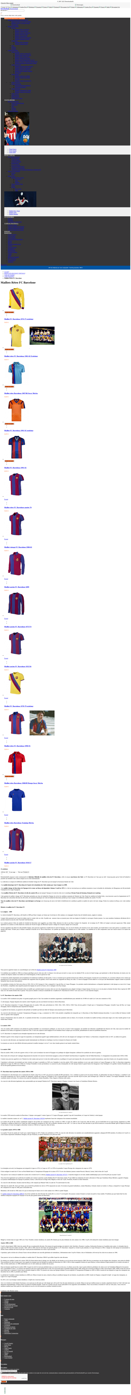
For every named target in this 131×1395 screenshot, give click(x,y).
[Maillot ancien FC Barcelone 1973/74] (16, 615)
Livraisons (7, 1325)
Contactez (7, 1309)
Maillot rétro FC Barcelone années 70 (18, 507)
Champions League (16, 98)
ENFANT (7, 231)
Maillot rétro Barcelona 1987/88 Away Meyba (21, 393)
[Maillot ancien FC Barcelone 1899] (16, 576)
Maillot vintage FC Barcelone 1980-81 (18, 547)
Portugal (56, 7)
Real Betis (18, 73)
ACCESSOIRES (9, 217)
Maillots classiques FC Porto (23, 90)
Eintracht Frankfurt (20, 87)
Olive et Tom (11, 176)
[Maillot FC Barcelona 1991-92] (16, 459)
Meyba (10, 242)
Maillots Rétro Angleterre (22, 29)
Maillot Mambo (13, 214)
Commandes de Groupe (11, 1305)
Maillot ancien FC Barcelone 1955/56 (17, 666)
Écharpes (10, 220)
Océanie (13, 49)
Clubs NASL (15, 93)
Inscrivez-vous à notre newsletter (10, 1369)
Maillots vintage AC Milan (22, 76)
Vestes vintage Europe (17, 103)
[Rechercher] (1, 12)
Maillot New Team (14, 211)
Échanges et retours (9, 1327)
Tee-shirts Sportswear (14, 157)
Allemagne (79, 7)
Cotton (10, 254)
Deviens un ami (8, 1307)
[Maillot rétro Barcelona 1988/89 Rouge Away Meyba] (16, 774)
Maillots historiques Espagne (23, 37)
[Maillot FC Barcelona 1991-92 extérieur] (16, 422)
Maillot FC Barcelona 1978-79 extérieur (18, 706)
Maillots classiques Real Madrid (24, 66)
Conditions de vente (10, 1328)
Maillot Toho (12, 212)
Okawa (10, 241)
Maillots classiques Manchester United (26, 63)
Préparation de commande (11, 1323)
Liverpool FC (12, 260)
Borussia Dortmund (13, 257)
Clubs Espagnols (16, 65)
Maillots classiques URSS (22, 39)
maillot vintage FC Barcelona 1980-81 (13, 1194)
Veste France (12, 149)
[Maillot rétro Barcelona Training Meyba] (16, 812)
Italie (50, 7)
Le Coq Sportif (15, 165)
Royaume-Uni (65, 7)
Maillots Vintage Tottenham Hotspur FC (26, 61)
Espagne (38, 7)
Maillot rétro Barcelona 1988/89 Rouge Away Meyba (23, 783)
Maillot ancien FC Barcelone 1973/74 (17, 627)
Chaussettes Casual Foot (15, 222)
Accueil (6, 272)
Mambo (17, 182)
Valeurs (6, 1301)
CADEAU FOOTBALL (11, 223)
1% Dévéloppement (9, 1304)
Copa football (15, 158)
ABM (9, 255)
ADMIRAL (11, 249)
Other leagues (15, 97)
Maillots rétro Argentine (21, 42)
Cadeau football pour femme (16, 228)
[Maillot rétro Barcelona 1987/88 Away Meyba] (16, 385)
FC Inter (17, 79)
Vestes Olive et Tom (17, 184)
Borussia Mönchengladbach (23, 85)
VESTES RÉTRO (9, 100)
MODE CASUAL (9, 155)
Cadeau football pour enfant (16, 230)
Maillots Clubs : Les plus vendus (20, 23)
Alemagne (15, 7)
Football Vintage (12, 252)
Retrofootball (15, 163)
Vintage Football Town (17, 166)
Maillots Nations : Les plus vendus (21, 21)
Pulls (12, 174)
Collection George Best (18, 168)
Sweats (13, 173)
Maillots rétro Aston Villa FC (23, 55)
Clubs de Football (13, 50)
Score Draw (7, 1345)
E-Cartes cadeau (12, 225)
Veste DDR (12, 152)
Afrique (13, 47)
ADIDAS (10, 262)
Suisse (73, 7)
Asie (12, 45)
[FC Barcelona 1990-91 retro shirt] (29, 735)
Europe (13, 28)
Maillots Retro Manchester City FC (25, 60)
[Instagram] (2, 1383)
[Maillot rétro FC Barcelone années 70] (16, 496)
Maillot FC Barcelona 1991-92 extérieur (18, 430)
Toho (16, 181)
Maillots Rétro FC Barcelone (23, 68)
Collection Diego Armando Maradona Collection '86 (26, 169)
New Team (18, 179)
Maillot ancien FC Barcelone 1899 (16, 587)
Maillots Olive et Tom (17, 177)
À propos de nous (9, 1299)
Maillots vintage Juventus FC (23, 81)
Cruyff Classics (15, 160)
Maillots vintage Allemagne (22, 33)
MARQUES (7, 233)
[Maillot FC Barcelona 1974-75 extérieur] (16, 310)
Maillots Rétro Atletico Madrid (23, 71)
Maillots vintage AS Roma (22, 77)
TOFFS (10, 246)
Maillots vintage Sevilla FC (22, 69)
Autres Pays (23, 7)
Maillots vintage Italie (21, 36)
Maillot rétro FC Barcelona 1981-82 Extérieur (21, 356)
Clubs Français (15, 82)
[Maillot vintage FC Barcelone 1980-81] (16, 536)
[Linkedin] (3, 1383)
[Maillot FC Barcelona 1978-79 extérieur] (16, 695)
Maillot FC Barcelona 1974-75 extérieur (18, 319)
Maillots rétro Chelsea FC (22, 57)
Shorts (13, 185)
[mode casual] (20, 206)
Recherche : (4, 10)
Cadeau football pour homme (16, 226)
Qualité (6, 1302)
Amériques (14, 41)
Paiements (7, 1322)
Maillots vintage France (21, 31)
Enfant (13, 187)
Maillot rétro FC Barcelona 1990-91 (17, 746)
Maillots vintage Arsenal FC (23, 53)
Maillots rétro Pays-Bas (21, 34)
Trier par (20, 872)
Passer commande (9, 1319)
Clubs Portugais (15, 89)
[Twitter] (1, 1383)
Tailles (6, 1320)
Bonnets (10, 218)
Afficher (3, 872)
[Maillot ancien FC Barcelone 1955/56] (16, 655)
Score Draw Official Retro (15, 239)
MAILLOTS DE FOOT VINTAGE (14, 18)
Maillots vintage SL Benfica (23, 92)
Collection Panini (16, 161)
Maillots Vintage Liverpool (22, 58)
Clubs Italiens (15, 74)
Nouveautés (14, 25)
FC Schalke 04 (12, 258)
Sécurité (6, 1330)
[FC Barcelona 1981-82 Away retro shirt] (29, 347)
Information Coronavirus (11, 1333)
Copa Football (8, 1357)
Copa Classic (11, 236)
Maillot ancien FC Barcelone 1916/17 (17, 863)
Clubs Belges (15, 95)
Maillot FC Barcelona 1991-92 (15, 468)
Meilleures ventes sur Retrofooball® (18, 20)
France (45, 7)
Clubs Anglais (15, 52)
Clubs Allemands (16, 84)
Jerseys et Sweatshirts (14, 171)
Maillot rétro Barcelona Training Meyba (19, 823)
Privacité (6, 1331)
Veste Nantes (12, 151)
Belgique (31, 7)
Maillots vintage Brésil (21, 44)
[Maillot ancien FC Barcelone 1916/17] (16, 851)
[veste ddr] (16, 144)
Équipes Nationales (13, 26)
